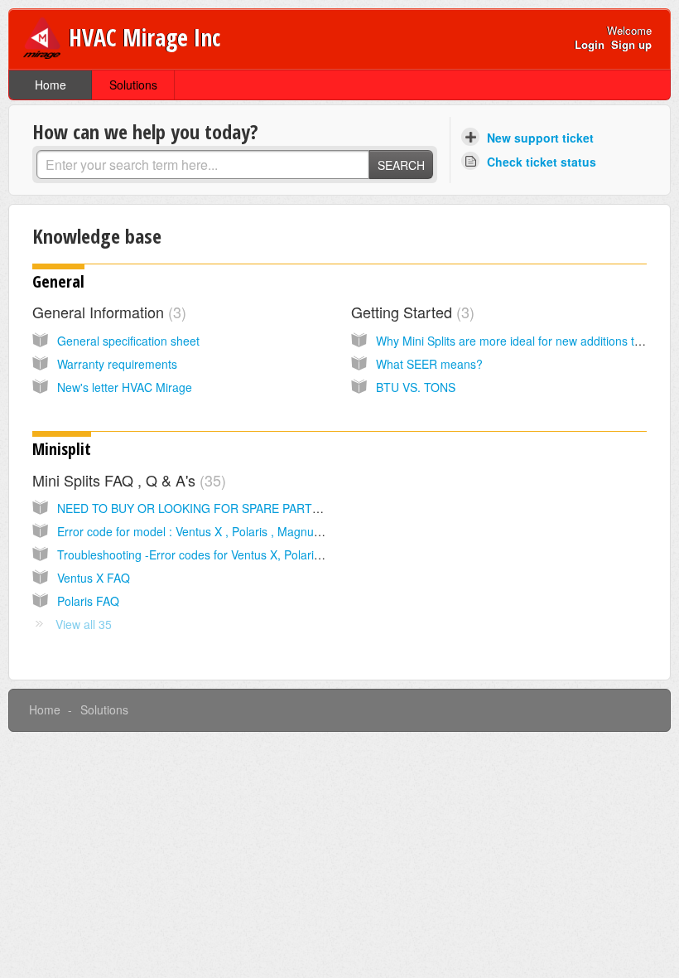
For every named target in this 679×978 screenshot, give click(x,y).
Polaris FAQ (88, 601)
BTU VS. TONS (415, 387)
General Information (106, 311)
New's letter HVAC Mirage (124, 387)
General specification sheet (128, 340)
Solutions (133, 84)
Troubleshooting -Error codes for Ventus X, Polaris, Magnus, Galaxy (234, 554)
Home (50, 84)
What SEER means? (429, 364)
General (58, 281)
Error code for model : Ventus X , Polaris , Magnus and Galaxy (220, 531)
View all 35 (83, 624)
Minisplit (61, 449)
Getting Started (410, 311)
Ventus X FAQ (93, 577)
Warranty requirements (117, 364)
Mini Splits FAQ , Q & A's (126, 480)
